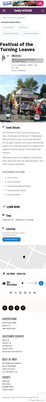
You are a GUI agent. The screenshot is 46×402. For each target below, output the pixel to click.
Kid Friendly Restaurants (11, 363)
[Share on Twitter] (16, 292)
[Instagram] (10, 308)
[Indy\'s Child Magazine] (23, 10)
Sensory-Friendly (11, 33)
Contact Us (6, 343)
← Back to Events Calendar (13, 18)
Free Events (8, 27)
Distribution (7, 346)
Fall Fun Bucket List (10, 372)
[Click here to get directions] (41, 283)
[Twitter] (23, 308)
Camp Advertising (9, 328)
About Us (5, 340)
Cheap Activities (8, 369)
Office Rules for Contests (12, 352)
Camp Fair (6, 381)
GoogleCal (21, 274)
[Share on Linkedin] (20, 292)
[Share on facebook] (11, 292)
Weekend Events (31, 33)
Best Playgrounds (9, 366)
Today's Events (8, 390)
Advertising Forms (9, 323)
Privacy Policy (7, 349)
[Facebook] (4, 308)
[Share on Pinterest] (25, 292)
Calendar (11, 274)
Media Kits (6, 326)
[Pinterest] (17, 308)
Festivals (23, 27)
